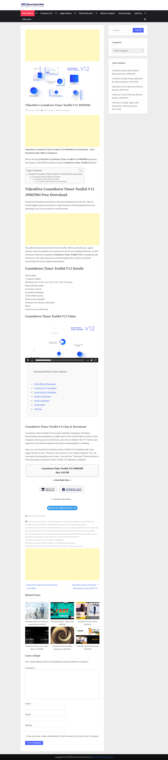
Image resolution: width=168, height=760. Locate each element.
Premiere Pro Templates (45, 388)
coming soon (56, 521)
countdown (66, 521)
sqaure (94, 534)
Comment (30, 668)
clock (49, 521)
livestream (78, 531)
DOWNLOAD (73, 489)
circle (44, 521)
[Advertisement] (62, 45)
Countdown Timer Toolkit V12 (82, 521)
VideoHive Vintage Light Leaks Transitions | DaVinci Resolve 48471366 (125, 105)
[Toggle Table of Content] (79, 170)
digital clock (81, 528)
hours (44, 531)
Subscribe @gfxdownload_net (63, 508)
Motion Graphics (107, 13)
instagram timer (57, 531)
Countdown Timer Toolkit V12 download (71, 524)
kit (72, 531)
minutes (91, 531)
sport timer (87, 534)
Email (28, 714)
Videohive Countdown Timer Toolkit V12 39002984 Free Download (50, 543)
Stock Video (39, 405)
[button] (61, 341)
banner (31, 521)
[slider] (60, 360)
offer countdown (31, 534)
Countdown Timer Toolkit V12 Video (47, 179)
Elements (31, 516)
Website (28, 725)
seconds (68, 534)
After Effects (27, 13)
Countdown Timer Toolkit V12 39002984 (40, 524)
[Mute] (92, 360)
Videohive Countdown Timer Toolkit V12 (64, 537)
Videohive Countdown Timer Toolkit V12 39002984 (44, 540)
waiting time (72, 546)
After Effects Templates (45, 384)
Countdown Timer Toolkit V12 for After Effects (42, 528)
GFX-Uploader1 (49, 110)
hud (49, 531)
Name (28, 703)
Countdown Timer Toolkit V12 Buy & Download (53, 181)
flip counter (29, 531)
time (35, 537)
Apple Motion (66, 13)
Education (26, 19)
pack (40, 534)
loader (85, 531)
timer (40, 537)
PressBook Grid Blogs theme (102, 757)
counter (64, 528)
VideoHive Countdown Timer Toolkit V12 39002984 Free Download (55, 174)
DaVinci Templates (42, 396)
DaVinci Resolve (86, 13)
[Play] (28, 360)
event (89, 528)
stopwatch (29, 537)
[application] (61, 341)
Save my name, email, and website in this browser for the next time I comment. (63, 736)
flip (97, 528)
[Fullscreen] (95, 360)
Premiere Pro (46, 13)
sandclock (60, 534)
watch (80, 546)
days (69, 528)
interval (67, 531)
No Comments (64, 110)
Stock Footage (125, 13)
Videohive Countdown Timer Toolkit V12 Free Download (46, 546)
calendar (37, 521)
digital (74, 528)
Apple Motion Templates (45, 392)
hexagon (38, 531)
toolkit (45, 537)
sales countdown (49, 534)
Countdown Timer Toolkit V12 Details (46, 177)
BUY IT (50, 489)
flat (93, 528)
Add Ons (138, 13)
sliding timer (77, 534)
